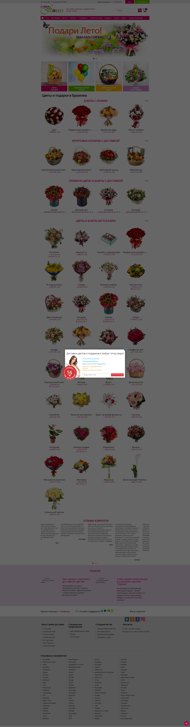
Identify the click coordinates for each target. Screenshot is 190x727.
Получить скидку (117, 375)
